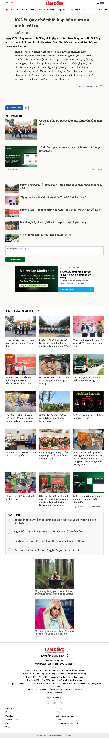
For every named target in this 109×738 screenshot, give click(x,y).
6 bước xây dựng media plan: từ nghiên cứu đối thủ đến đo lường (75, 274)
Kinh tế (42, 10)
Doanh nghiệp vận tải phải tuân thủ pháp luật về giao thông (53, 222)
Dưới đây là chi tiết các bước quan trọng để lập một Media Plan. (74, 282)
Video (7, 727)
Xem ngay (96, 169)
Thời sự (33, 10)
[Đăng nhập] (98, 3)
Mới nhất (14, 10)
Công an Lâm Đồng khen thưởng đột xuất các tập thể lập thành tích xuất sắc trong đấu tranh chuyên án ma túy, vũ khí (87, 458)
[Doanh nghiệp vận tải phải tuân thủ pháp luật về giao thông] (12, 225)
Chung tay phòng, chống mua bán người (88, 416)
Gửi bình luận (15, 259)
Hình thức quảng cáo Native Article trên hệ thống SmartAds (69, 149)
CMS (51, 735)
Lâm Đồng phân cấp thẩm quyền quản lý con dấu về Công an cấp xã (53, 455)
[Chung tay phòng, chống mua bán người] (88, 401)
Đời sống (50, 10)
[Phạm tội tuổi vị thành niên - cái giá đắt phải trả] (20, 439)
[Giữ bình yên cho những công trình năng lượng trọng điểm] (54, 401)
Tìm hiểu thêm (67, 290)
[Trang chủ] (7, 9)
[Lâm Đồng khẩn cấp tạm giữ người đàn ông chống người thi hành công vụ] (20, 401)
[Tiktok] (48, 702)
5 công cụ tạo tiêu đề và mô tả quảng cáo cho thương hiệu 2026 (87, 499)
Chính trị (23, 10)
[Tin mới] (11, 3)
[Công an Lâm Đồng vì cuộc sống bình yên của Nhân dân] (21, 129)
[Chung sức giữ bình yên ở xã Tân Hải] (20, 482)
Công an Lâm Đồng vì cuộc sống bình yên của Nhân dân (70, 122)
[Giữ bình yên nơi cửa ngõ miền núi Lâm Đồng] (12, 238)
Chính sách (10, 723)
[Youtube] (54, 702)
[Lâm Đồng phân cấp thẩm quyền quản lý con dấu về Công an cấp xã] (54, 439)
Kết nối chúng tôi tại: (54, 698)
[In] (26, 107)
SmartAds (14, 169)
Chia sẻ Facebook (15, 108)
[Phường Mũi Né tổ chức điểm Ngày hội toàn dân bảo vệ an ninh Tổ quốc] (12, 213)
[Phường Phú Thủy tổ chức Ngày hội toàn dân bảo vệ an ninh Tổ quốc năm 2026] (12, 188)
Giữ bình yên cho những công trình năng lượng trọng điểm (52, 418)
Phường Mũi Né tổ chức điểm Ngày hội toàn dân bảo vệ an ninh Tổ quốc (60, 209)
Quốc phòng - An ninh (77, 10)
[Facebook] (60, 702)
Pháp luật (61, 10)
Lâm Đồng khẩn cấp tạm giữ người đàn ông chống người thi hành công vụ (19, 418)
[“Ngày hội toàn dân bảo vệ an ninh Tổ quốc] (12, 200)
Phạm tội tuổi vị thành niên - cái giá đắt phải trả (20, 454)
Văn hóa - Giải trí (95, 10)
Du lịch (58, 720)
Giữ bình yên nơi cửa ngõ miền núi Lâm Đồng (45, 234)
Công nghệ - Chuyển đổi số (67, 723)
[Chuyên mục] (7, 3)
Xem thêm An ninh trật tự (22, 311)
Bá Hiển (17, 31)
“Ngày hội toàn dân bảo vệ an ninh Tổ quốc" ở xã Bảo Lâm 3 (53, 197)
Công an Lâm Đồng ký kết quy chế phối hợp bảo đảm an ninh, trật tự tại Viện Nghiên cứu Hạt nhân (53, 500)
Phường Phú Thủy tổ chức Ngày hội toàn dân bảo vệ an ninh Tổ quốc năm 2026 (61, 186)
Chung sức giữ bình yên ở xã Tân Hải (19, 497)
